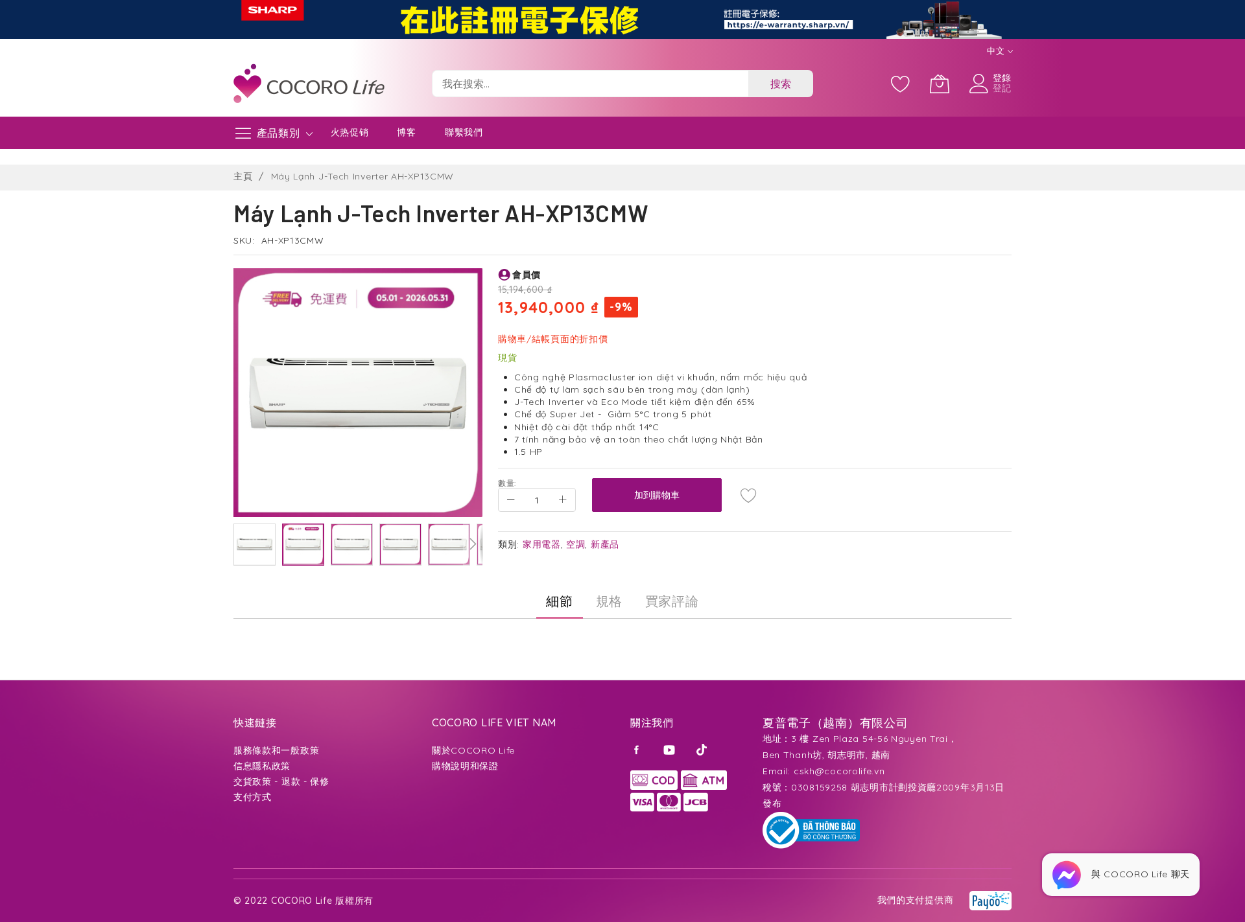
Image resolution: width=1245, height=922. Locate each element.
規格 (609, 601)
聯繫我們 (464, 132)
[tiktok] (703, 749)
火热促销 (350, 132)
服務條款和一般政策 (276, 750)
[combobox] (590, 83)
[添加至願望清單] (749, 495)
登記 (1002, 88)
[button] (254, 545)
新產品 (605, 544)
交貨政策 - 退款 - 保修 (281, 781)
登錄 (1002, 78)
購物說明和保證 (465, 766)
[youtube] (671, 749)
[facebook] (638, 749)
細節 (559, 601)
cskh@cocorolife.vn (839, 771)
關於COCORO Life (473, 750)
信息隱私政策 (261, 766)
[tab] (559, 601)
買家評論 (672, 601)
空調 (575, 544)
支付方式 (252, 797)
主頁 (242, 176)
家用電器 (542, 544)
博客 (406, 132)
